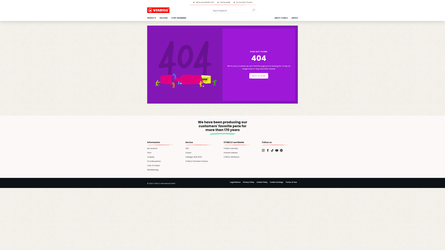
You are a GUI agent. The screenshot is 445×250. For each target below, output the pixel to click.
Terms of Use (291, 182)
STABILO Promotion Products (196, 161)
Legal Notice (235, 182)
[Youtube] (276, 150)
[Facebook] (267, 150)
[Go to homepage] (158, 10)
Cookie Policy (262, 182)
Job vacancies (152, 148)
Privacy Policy (248, 182)
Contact (188, 153)
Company (150, 157)
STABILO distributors (231, 157)
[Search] (254, 10)
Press (149, 153)
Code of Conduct (153, 165)
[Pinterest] (281, 150)
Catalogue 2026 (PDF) (193, 157)
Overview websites (231, 153)
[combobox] (234, 11)
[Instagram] (263, 150)
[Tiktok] (272, 150)
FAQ (187, 148)
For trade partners (154, 161)
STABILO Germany (231, 148)
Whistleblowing (152, 170)
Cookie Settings (276, 182)
